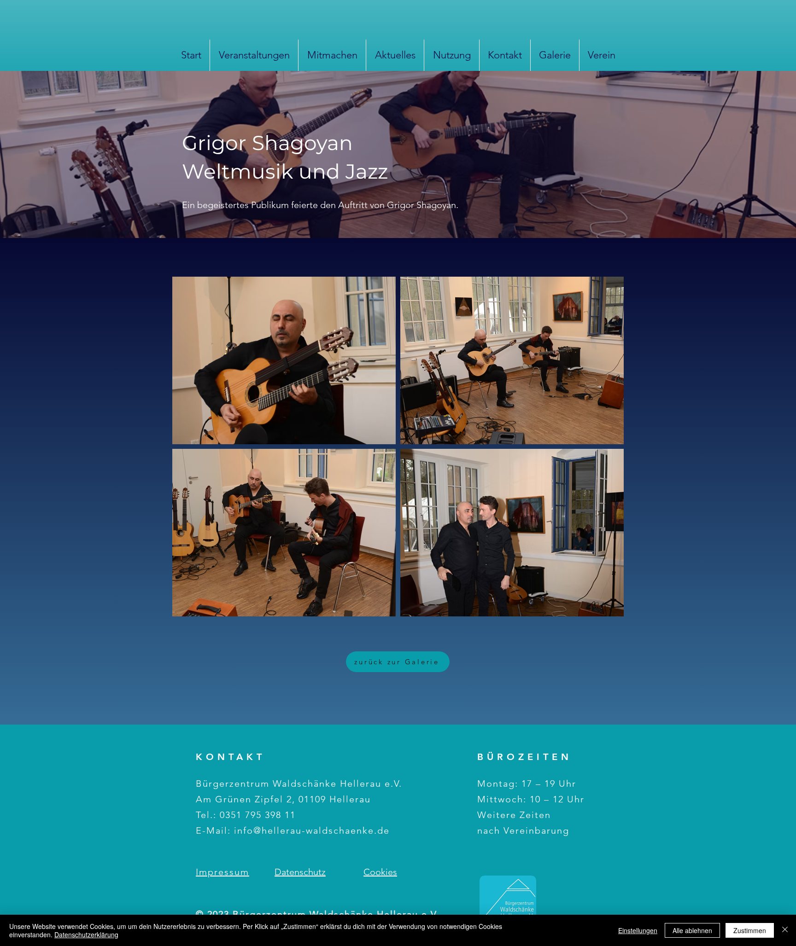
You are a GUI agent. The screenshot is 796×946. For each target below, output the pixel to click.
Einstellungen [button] (637, 930)
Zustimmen (749, 930)
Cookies (380, 871)
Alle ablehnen (692, 930)
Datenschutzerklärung (86, 934)
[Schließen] (784, 930)
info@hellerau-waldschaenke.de (312, 830)
